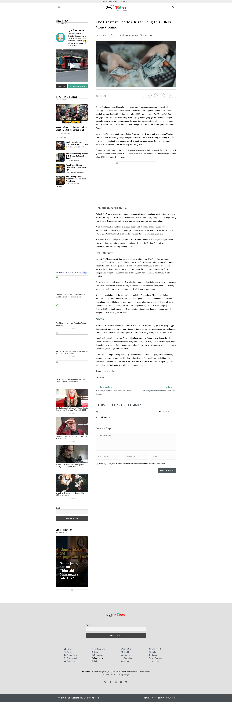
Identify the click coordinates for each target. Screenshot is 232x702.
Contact (161, 698)
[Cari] (172, 7)
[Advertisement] (72, 229)
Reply (174, 411)
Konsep (102, 377)
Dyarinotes (103, 35)
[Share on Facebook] (150, 95)
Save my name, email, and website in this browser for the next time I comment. (132, 463)
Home (105, 1)
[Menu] (59, 7)
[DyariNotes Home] (116, 7)
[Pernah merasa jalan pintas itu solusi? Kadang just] (72, 65)
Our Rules (124, 1)
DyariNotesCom (108, 371)
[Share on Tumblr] (168, 95)
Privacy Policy (171, 698)
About (154, 698)
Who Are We (113, 1)
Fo (97, 411)
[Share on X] (145, 95)
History (116, 35)
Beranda (147, 698)
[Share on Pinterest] (156, 95)
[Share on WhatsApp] (174, 95)
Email (58, 508)
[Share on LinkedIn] (162, 95)
